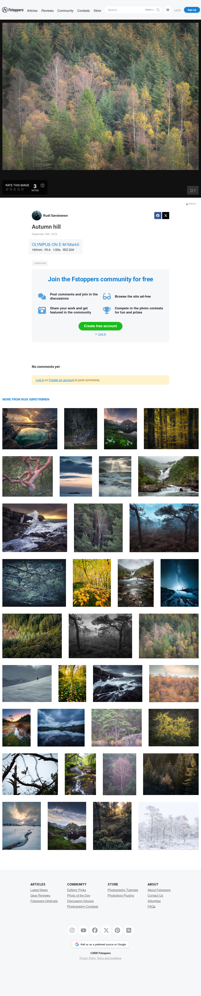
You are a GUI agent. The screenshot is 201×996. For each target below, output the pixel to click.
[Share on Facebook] (157, 215)
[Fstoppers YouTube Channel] (83, 930)
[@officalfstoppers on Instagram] (72, 930)
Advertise (154, 901)
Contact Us (155, 895)
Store (97, 10)
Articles (32, 10)
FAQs (151, 906)
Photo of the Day (78, 895)
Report (192, 203)
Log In (177, 9)
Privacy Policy (87, 958)
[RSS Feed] (129, 930)
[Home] (13, 10)
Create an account (61, 380)
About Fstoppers (159, 890)
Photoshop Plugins (121, 895)
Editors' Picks (76, 890)
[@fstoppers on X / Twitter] (106, 930)
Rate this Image (17, 185)
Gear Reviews (40, 895)
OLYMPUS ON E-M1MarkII (55, 244)
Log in (102, 334)
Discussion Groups (80, 901)
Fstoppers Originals (44, 901)
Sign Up (192, 10)
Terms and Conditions (109, 958)
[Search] (158, 10)
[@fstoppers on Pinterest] (117, 930)
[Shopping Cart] (168, 10)
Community (65, 10)
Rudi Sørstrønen (55, 215)
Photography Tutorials (123, 890)
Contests (83, 10)
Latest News (39, 890)
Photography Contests (82, 906)
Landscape (40, 263)
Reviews (47, 10)
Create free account (100, 325)
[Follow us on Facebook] (95, 930)
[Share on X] (165, 215)
